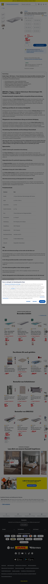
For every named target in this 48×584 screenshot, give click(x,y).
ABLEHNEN (28, 301)
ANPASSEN (35, 301)
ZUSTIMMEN (42, 301)
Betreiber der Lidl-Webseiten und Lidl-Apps (12, 284)
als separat (13, 288)
